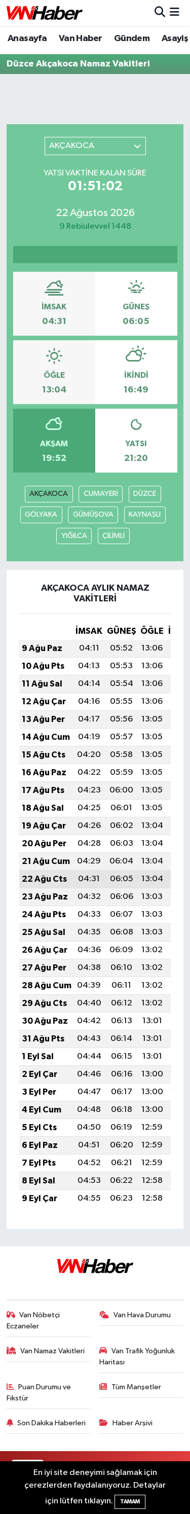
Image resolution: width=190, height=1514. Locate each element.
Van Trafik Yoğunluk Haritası (137, 1356)
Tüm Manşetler (136, 1387)
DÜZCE (144, 493)
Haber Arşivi (132, 1423)
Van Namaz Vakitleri (52, 1351)
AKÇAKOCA (48, 493)
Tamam (130, 1501)
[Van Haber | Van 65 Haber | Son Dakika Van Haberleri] (45, 13)
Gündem (131, 38)
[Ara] (160, 13)
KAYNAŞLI (145, 514)
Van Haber (80, 38)
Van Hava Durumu (142, 1315)
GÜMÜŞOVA (93, 514)
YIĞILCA (74, 535)
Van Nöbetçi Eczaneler (33, 1320)
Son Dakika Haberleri (51, 1423)
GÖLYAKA (41, 514)
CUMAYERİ (101, 493)
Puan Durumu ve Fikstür (39, 1392)
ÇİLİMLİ (113, 535)
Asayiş (175, 38)
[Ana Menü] (174, 13)
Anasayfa (27, 38)
